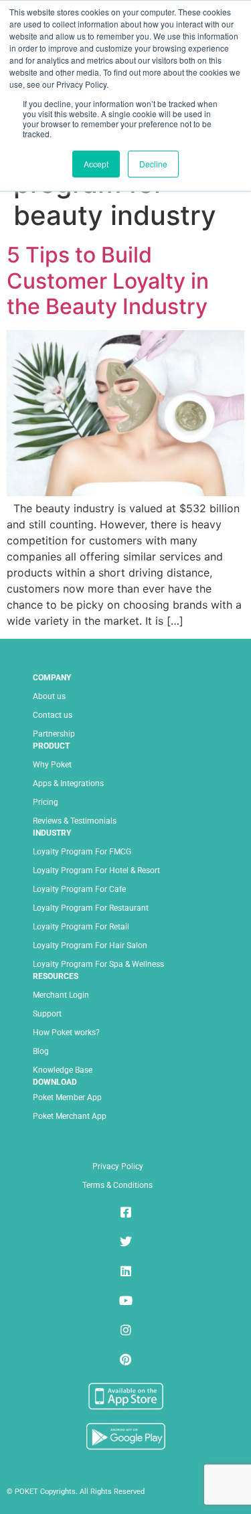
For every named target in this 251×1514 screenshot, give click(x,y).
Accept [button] (96, 163)
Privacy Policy (117, 1166)
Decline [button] (153, 163)
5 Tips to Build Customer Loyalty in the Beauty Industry (108, 280)
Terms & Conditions (117, 1185)
